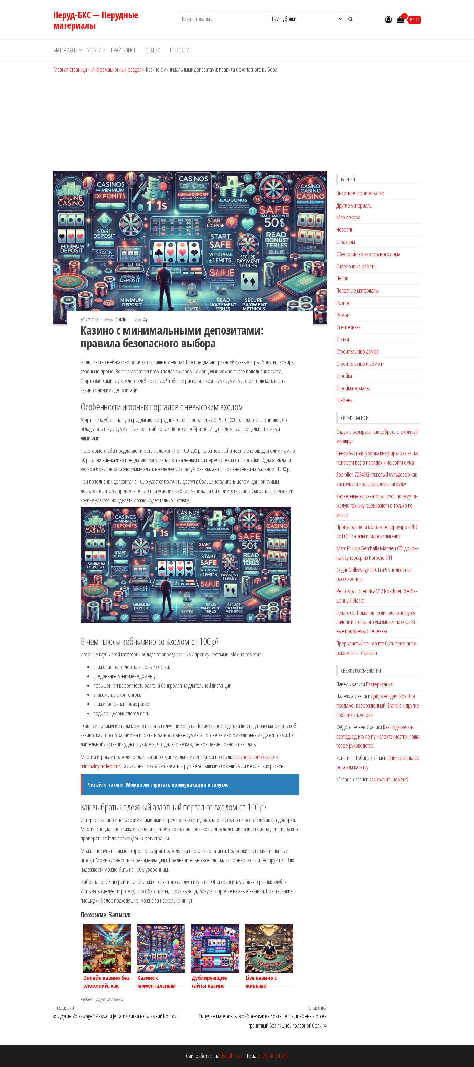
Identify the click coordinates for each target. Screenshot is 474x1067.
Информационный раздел (117, 69)
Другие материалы (109, 999)
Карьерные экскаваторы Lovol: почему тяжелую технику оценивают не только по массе (377, 505)
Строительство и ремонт (360, 363)
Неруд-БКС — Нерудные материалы (95, 20)
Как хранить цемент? (388, 779)
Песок (342, 278)
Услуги (94, 50)
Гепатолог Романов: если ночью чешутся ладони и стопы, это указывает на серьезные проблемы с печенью (376, 622)
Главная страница (70, 69)
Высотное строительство (360, 193)
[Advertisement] (237, 122)
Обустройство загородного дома (368, 254)
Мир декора (348, 217)
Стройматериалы (353, 388)
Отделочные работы (356, 266)
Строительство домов (357, 351)
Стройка (344, 376)
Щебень (344, 400)
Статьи (152, 50)
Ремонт (343, 315)
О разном (345, 242)
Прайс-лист (123, 50)
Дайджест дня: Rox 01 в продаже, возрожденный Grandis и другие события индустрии (377, 705)
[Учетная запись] (388, 19)
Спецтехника (348, 327)
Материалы (65, 50)
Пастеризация (379, 684)
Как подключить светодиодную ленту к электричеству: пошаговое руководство (378, 736)
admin (122, 319)
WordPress (231, 1056)
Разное (343, 302)
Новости (179, 50)
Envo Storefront (273, 1056)
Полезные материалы (357, 290)
